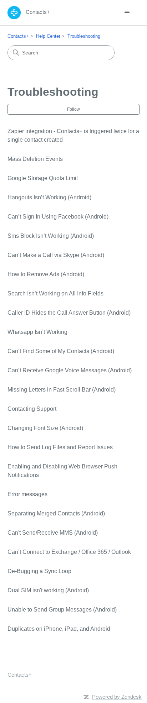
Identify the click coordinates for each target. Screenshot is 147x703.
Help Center (48, 36)
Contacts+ (18, 36)
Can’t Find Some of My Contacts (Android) (60, 351)
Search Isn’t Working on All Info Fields (55, 293)
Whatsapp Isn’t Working (37, 332)
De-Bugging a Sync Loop (39, 571)
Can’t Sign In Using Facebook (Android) (57, 217)
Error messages (27, 494)
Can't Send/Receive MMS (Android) (52, 533)
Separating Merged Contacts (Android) (56, 513)
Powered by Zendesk (117, 697)
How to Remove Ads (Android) (45, 274)
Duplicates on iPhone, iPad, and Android (58, 629)
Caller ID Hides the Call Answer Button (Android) (69, 313)
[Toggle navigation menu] (127, 13)
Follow (73, 109)
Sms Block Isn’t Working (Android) (50, 236)
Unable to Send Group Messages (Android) (62, 610)
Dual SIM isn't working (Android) (48, 590)
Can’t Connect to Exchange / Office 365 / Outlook (69, 552)
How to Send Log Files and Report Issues (60, 447)
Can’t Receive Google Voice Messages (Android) (69, 370)
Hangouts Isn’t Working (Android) (49, 197)
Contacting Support (31, 409)
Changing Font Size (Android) (45, 428)
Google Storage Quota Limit (42, 178)
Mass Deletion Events (35, 159)
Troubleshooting (83, 36)
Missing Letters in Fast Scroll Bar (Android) (61, 390)
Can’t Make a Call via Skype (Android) (55, 255)
